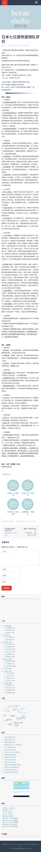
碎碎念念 (9, 688)
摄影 (10, 724)
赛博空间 (9, 657)
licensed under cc (23, 844)
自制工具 (17, 711)
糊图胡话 (9, 690)
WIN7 (14, 714)
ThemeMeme (28, 848)
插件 (10, 707)
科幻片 (9, 723)
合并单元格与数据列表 (11, 767)
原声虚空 (9, 640)
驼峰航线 (6, 521)
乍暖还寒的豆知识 (10, 755)
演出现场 (9, 664)
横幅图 (23, 715)
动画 (5, 715)
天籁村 (6, 635)
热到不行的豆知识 (10, 762)
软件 (20, 723)
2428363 (11, 848)
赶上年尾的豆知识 (10, 747)
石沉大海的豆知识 (10, 750)
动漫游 (6, 626)
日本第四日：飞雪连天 (11, 532)
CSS (9, 711)
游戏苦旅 (9, 630)
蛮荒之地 (9, 681)
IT (3, 714)
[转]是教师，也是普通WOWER (30, 532)
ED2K (19, 719)
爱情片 (17, 706)
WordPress (23, 709)
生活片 (5, 719)
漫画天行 (9, 633)
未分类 (6, 669)
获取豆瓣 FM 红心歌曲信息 (13, 745)
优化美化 (9, 644)
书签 (33, 521)
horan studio (20, 16)
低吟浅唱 (9, 637)
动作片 (9, 720)
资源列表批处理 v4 (10, 742)
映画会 (6, 659)
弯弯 (8, 712)
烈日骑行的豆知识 (10, 760)
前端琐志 (9, 647)
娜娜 (20, 521)
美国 (13, 717)
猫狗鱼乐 (9, 685)
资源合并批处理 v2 (10, 740)
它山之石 (9, 676)
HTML (25, 714)
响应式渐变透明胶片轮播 (12, 765)
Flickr (21, 714)
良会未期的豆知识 (10, 737)
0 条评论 (26, 45)
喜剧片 (24, 718)
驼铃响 (12, 521)
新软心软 (9, 652)
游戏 (15, 726)
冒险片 (13, 705)
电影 (16, 724)
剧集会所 (9, 661)
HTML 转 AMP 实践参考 (12, 752)
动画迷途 (9, 628)
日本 (27, 521)
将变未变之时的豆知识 (11, 772)
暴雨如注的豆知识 (10, 757)
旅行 (23, 521)
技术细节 (9, 649)
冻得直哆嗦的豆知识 (10, 770)
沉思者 (6, 671)
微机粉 (6, 642)
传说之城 (9, 673)
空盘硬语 (9, 654)
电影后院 (9, 666)
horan (4, 45)
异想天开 (9, 678)
